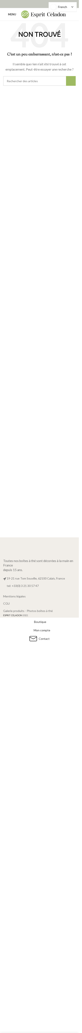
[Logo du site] (43, 14)
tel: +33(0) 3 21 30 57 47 (23, 586)
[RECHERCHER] (71, 81)
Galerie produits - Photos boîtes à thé (28, 611)
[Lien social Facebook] (36, 4)
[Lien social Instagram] (42, 4)
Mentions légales (14, 596)
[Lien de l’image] (39, 546)
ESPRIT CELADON (12, 615)
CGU (6, 603)
